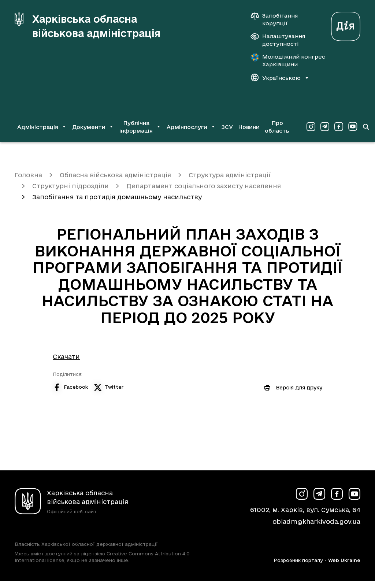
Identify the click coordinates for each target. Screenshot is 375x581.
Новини (249, 127)
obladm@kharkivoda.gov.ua (316, 521)
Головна (28, 174)
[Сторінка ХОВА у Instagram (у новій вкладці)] (311, 126)
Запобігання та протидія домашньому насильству (117, 196)
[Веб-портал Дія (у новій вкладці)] (345, 24)
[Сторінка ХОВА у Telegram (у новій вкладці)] (324, 126)
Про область (277, 127)
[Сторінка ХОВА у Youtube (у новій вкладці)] (352, 126)
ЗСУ (227, 127)
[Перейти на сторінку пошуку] (366, 126)
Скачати (66, 356)
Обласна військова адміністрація (115, 174)
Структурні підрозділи (70, 185)
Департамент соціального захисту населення (203, 185)
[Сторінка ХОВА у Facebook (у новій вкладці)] (338, 126)
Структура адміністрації (230, 174)
